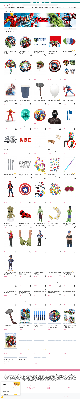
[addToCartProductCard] (16, 55)
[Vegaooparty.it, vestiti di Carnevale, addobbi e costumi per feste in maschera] (8, 4)
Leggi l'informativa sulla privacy (6, 391)
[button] (2, 397)
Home (5, 9)
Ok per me (15, 394)
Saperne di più (6, 394)
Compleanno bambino (10, 9)
